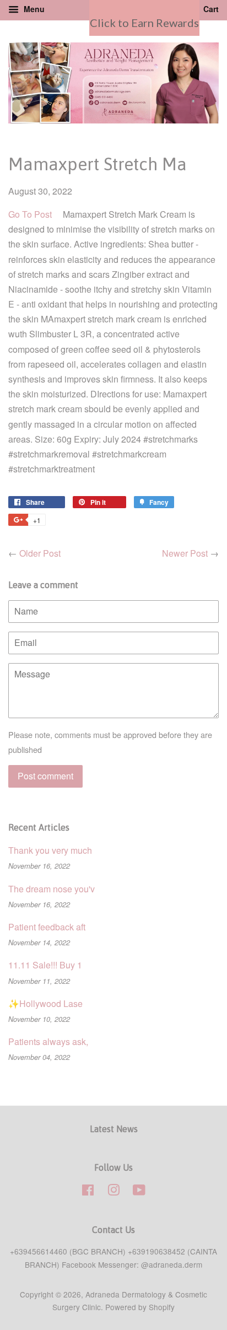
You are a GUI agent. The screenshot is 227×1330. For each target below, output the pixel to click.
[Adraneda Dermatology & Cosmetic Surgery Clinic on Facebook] (88, 1191)
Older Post (40, 553)
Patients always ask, (48, 1041)
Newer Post (185, 553)
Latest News (114, 1129)
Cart (210, 8)
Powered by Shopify (140, 1306)
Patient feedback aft (46, 926)
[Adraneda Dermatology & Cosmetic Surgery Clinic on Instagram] (113, 1191)
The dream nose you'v (51, 888)
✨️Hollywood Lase (45, 1003)
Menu (33, 8)
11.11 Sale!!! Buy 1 (45, 965)
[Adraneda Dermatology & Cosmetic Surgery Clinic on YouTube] (139, 1191)
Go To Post (30, 214)
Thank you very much (50, 850)
